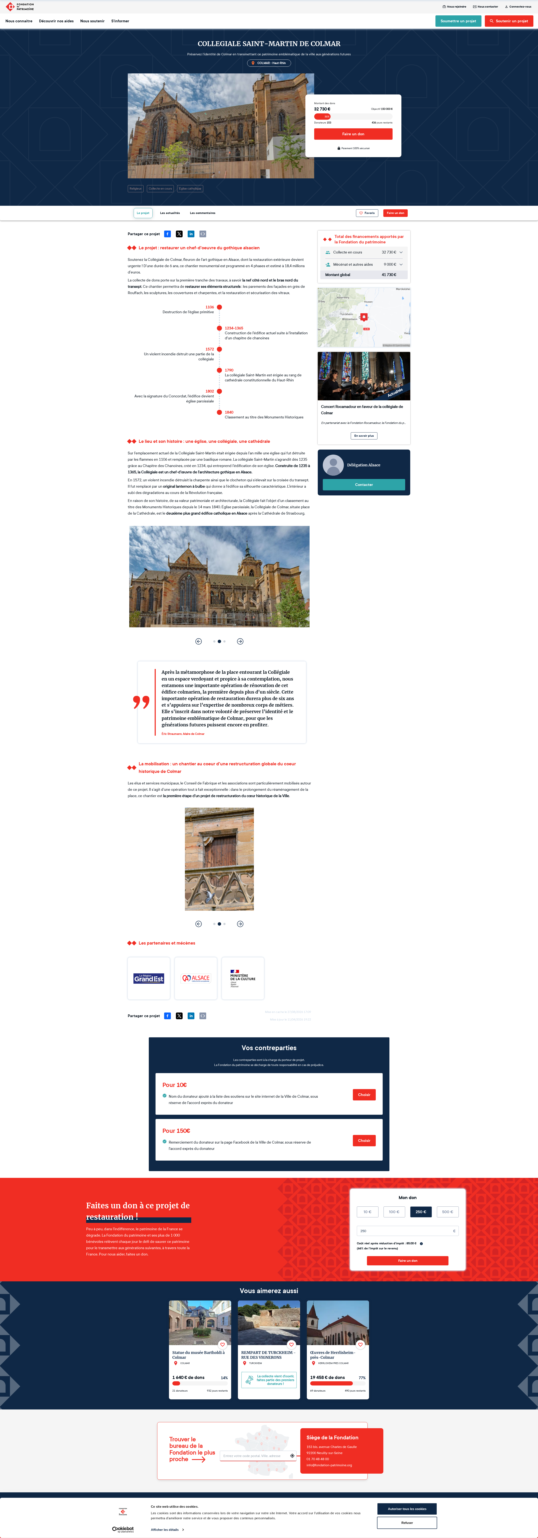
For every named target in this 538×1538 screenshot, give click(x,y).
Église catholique (190, 188)
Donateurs (322, 122)
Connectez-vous (520, 7)
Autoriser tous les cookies (407, 1509)
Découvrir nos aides (56, 21)
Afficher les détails (165, 1529)
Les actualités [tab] (170, 213)
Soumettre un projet (458, 21)
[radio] (367, 1211)
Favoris (370, 213)
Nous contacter (488, 7)
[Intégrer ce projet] (203, 234)
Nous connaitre (18, 21)
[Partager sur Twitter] (179, 234)
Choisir (364, 1094)
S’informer (120, 21)
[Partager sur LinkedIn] (191, 234)
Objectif (382, 108)
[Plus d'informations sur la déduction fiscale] (421, 1243)
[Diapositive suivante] (240, 641)
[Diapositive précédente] (198, 641)
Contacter (364, 484)
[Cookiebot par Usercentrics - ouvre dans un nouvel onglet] (123, 1530)
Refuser (407, 1522)
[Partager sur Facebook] (167, 234)
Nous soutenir (92, 21)
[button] (214, 641)
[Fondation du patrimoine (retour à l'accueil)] (20, 6)
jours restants (382, 122)
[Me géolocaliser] (292, 1456)
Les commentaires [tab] (202, 213)
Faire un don (353, 134)
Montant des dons (324, 103)
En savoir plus (364, 436)
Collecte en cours (160, 188)
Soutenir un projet (512, 21)
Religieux (136, 188)
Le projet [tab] (143, 213)
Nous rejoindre (456, 7)
